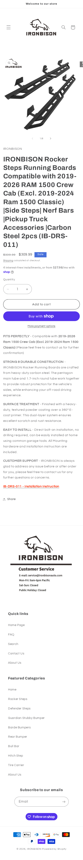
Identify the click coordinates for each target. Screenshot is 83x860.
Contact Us (16, 653)
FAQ (11, 634)
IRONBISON (34, 849)
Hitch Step (15, 755)
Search (13, 644)
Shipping (8, 260)
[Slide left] (32, 138)
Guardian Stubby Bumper (26, 718)
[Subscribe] (63, 802)
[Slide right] (50, 138)
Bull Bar (13, 746)
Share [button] (11, 499)
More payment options (41, 326)
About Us (14, 662)
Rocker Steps (17, 699)
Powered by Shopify (54, 849)
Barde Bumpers (19, 727)
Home (12, 689)
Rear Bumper (17, 736)
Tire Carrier (16, 765)
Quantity (9, 279)
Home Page (16, 625)
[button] (8, 27)
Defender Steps (19, 708)
